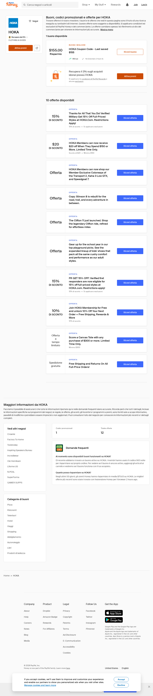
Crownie (11, 434)
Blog (26, 634)
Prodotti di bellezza (16, 553)
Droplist (46, 611)
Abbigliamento (14, 537)
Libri (9, 547)
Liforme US (12, 466)
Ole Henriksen (14, 461)
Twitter (89, 617)
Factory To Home (15, 439)
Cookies (67, 652)
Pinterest (90, 629)
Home (7, 575)
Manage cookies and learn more (40, 685)
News (26, 629)
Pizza (9, 504)
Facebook (90, 611)
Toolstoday (12, 445)
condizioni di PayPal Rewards (94, 79)
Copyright (67, 617)
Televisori (11, 515)
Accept (121, 679)
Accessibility (69, 646)
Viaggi (10, 526)
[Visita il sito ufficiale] (37, 48)
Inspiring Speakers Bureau (19, 450)
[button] (117, 668)
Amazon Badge (50, 617)
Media (27, 640)
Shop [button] (85, 4)
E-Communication (72, 640)
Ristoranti (12, 510)
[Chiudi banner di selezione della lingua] (149, 686)
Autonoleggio (13, 542)
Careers (28, 623)
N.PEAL (11, 471)
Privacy (66, 611)
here (68, 668)
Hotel (10, 521)
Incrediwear (13, 455)
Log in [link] (144, 4)
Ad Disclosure (69, 634)
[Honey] (12, 4)
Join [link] (136, 4)
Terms (66, 629)
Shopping (11, 531)
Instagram (91, 623)
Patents (66, 623)
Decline (121, 685)
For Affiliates (49, 629)
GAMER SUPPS (14, 482)
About (27, 611)
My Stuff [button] (99, 4)
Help (26, 617)
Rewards (116, 4)
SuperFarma (13, 477)
